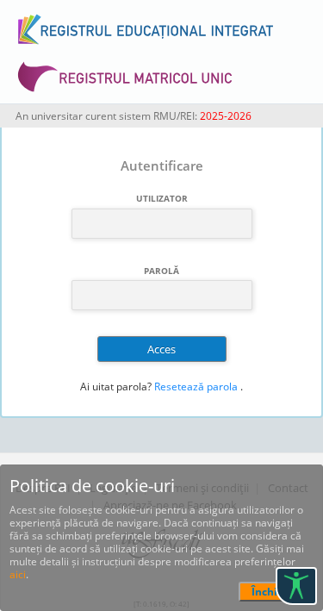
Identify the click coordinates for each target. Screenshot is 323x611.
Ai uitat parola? (116, 386)
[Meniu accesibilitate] (296, 586)
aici (17, 574)
